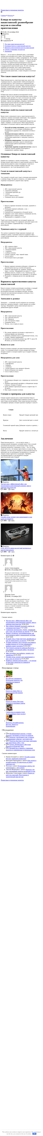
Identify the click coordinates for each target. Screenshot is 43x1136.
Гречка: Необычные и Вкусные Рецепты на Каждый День (18, 745)
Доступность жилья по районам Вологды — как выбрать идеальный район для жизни (21, 649)
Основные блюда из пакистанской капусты (18, 46)
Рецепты (10, 15)
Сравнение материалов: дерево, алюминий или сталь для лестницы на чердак (20, 630)
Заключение (8, 51)
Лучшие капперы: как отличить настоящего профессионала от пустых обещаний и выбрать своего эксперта (21, 644)
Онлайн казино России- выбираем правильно (20, 757)
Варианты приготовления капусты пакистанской (19, 47)
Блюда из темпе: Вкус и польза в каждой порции (14, 692)
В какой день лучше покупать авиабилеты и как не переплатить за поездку (21, 639)
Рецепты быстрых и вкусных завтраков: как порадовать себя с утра (21, 742)
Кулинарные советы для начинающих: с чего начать (20, 767)
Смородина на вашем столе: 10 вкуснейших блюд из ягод (16, 713)
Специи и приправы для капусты (15, 49)
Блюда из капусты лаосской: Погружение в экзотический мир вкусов (20, 775)
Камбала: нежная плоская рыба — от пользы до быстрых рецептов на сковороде (21, 661)
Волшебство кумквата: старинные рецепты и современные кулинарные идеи (20, 749)
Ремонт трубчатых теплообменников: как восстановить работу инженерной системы (20, 634)
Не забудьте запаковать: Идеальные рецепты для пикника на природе (14, 680)
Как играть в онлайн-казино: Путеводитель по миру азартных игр (21, 762)
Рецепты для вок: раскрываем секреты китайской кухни (20, 770)
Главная (3, 15)
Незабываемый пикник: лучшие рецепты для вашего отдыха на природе (19, 734)
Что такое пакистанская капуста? (14, 44)
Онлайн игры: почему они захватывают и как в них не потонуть (20, 658)
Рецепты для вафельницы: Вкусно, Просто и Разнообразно (15, 724)
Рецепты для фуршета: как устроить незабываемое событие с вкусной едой (20, 738)
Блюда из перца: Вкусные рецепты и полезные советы (15, 702)
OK (34, 1133)
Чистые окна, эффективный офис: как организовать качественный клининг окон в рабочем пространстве (21, 622)
